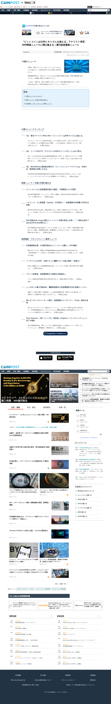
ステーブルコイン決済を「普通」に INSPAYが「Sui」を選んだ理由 (91, 471)
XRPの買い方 (82, 512)
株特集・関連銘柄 (43, 7)
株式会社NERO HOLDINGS (87, 459)
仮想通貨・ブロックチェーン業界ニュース (38, 103)
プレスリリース (45, 10)
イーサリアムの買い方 (85, 508)
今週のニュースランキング (33, 96)
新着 (8, 10)
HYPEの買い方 (82, 516)
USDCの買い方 (82, 499)
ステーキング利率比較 (30, 7)
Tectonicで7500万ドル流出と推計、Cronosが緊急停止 (28, 530)
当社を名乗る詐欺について (43, 680)
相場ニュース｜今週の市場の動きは (36, 100)
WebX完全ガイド (97, 7)
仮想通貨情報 (58, 52)
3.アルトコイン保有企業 (58, 589)
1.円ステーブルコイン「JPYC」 (25, 589)
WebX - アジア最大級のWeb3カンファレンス (81, 685)
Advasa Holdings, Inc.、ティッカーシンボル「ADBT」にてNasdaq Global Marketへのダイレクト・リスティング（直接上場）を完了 (90, 451)
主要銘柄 (26, 10)
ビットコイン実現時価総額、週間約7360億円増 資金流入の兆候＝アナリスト (54, 560)
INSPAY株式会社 (84, 469)
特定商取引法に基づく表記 (30, 685)
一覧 (99, 443)
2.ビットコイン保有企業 (43, 589)
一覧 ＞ (107, 374)
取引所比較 (57, 10)
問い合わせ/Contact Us (18, 680)
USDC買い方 (19, 7)
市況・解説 (16, 10)
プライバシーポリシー (68, 680)
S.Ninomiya (26, 52)
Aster (81, 477)
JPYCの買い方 (82, 503)
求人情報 (43, 675)
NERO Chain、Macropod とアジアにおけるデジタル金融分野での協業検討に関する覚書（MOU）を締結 (60, 604)
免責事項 (68, 675)
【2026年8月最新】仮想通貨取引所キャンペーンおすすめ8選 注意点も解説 (36, 427)
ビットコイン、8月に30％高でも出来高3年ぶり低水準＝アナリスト (54, 491)
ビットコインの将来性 (7, 7)
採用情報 (66, 10)
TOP (2, 10)
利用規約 (93, 675)
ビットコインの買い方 (85, 495)
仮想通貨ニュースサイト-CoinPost (59, 692)
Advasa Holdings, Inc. (86, 447)
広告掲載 (18, 675)
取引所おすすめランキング (86, 491)
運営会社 (93, 680)
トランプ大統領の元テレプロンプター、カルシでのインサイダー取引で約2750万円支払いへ (23, 492)
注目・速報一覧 (60, 584)
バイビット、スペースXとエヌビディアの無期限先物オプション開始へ (23, 560)
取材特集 (35, 10)
